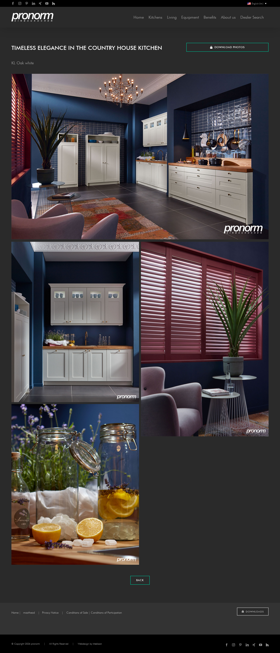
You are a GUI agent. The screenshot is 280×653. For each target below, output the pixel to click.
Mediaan (97, 643)
